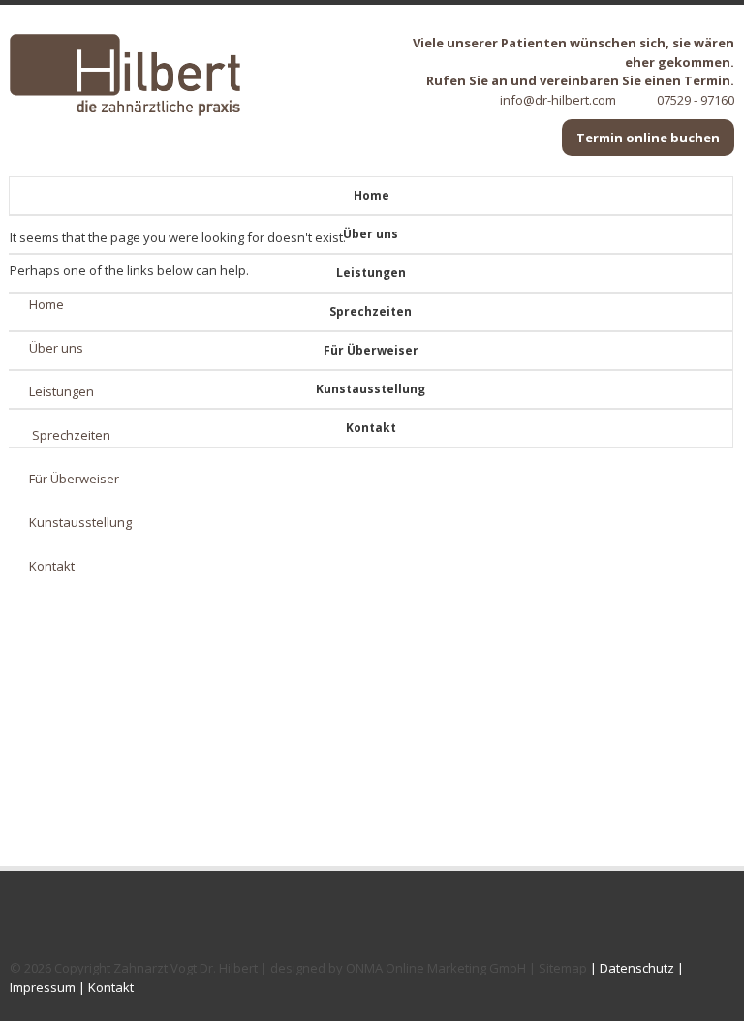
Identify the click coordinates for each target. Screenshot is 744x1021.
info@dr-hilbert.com (558, 99)
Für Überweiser (371, 350)
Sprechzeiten (370, 311)
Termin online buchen (648, 137)
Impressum (43, 987)
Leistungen (371, 272)
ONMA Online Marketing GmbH (436, 967)
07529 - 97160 (695, 99)
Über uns (370, 234)
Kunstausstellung (370, 389)
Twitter (21, 917)
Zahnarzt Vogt (155, 967)
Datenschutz (637, 967)
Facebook (50, 917)
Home (371, 195)
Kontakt (371, 427)
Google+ (79, 917)
